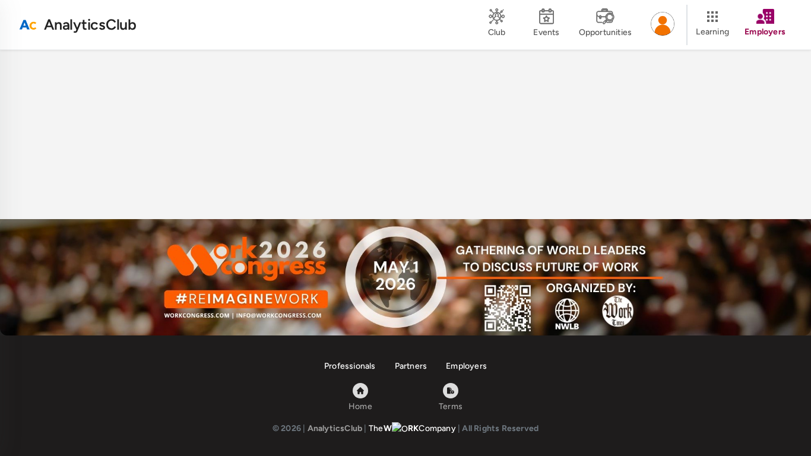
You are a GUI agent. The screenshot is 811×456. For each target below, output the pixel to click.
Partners (411, 366)
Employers (466, 366)
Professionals (350, 366)
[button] (662, 25)
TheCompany (412, 428)
